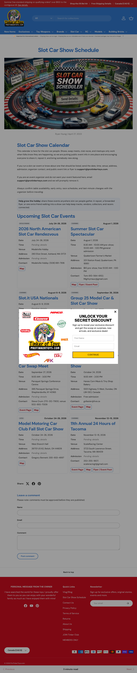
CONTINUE (93, 355)
